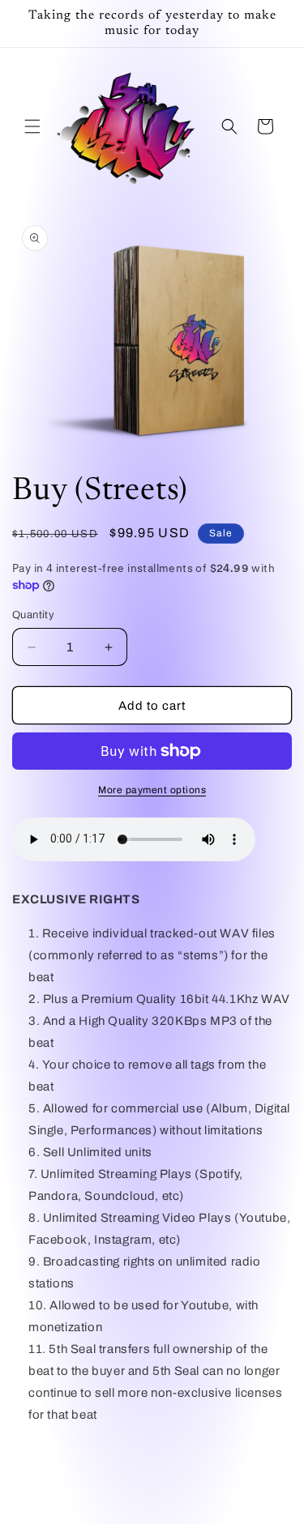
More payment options (152, 790)
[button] (32, 126)
